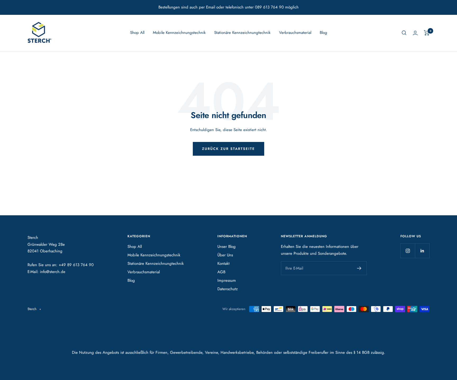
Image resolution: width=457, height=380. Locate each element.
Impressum (226, 280)
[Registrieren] (359, 268)
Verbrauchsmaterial (295, 32)
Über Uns (225, 255)
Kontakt (223, 263)
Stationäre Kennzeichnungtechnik (242, 32)
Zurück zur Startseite (228, 148)
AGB (221, 272)
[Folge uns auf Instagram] (407, 250)
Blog (323, 32)
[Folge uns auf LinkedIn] (422, 250)
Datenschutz (227, 289)
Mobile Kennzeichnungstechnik (179, 32)
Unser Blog (226, 246)
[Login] (415, 33)
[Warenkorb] (426, 32)
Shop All (137, 32)
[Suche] (404, 32)
